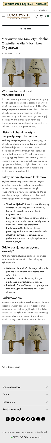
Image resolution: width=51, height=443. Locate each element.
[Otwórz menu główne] (3, 16)
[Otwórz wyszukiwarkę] (37, 16)
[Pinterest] (33, 419)
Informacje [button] (9, 402)
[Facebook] (8, 419)
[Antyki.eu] (25, 3)
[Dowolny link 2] (43, 419)
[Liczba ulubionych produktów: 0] (41, 16)
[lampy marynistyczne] (25, 339)
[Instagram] (13, 419)
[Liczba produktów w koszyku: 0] (46, 16)
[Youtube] (18, 419)
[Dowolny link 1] (38, 419)
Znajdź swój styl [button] (12, 409)
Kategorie (26, 28)
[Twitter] (28, 419)
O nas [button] (6, 394)
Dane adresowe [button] (12, 387)
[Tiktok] (23, 419)
